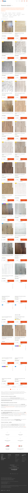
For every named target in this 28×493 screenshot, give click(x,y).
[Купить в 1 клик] (12, 23)
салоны (24, 426)
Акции (2, 456)
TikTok (17, 473)
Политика (16, 461)
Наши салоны (16, 456)
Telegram (12, 473)
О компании (9, 456)
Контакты (2, 459)
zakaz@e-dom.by (14, 466)
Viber (15, 473)
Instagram (10, 473)
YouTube (14, 473)
